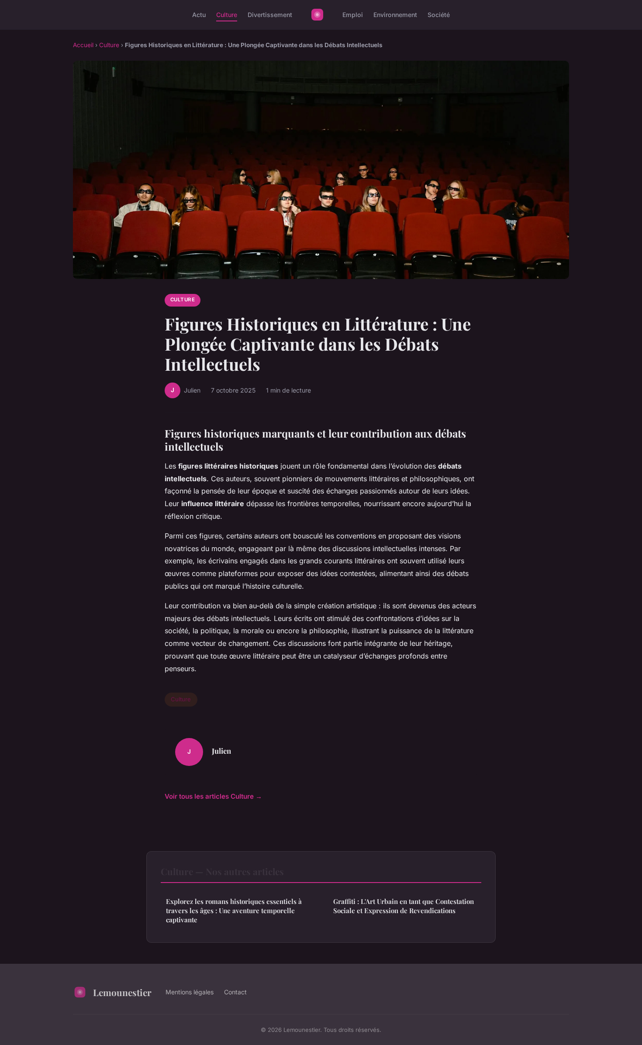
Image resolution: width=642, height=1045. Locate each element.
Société (439, 14)
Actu (199, 14)
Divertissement (270, 14)
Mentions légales (190, 992)
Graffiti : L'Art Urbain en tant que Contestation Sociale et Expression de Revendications (403, 906)
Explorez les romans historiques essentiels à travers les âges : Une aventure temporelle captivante (234, 910)
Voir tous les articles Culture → (213, 796)
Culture (226, 14)
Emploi (352, 14)
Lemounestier (122, 992)
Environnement (395, 14)
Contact (235, 992)
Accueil (83, 44)
